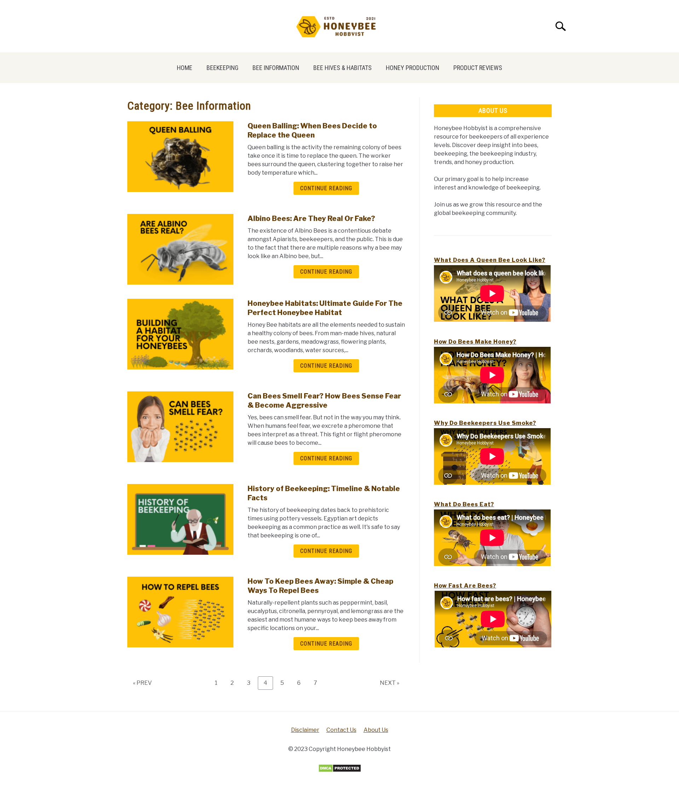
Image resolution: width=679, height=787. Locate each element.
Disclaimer (305, 730)
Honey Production (412, 67)
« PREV (142, 683)
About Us (376, 730)
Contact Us (341, 730)
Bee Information (276, 67)
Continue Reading (326, 188)
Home (184, 67)
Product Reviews (477, 67)
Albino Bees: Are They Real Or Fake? (311, 218)
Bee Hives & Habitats (342, 67)
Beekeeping (222, 67)
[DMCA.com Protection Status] (339, 770)
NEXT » (389, 683)
